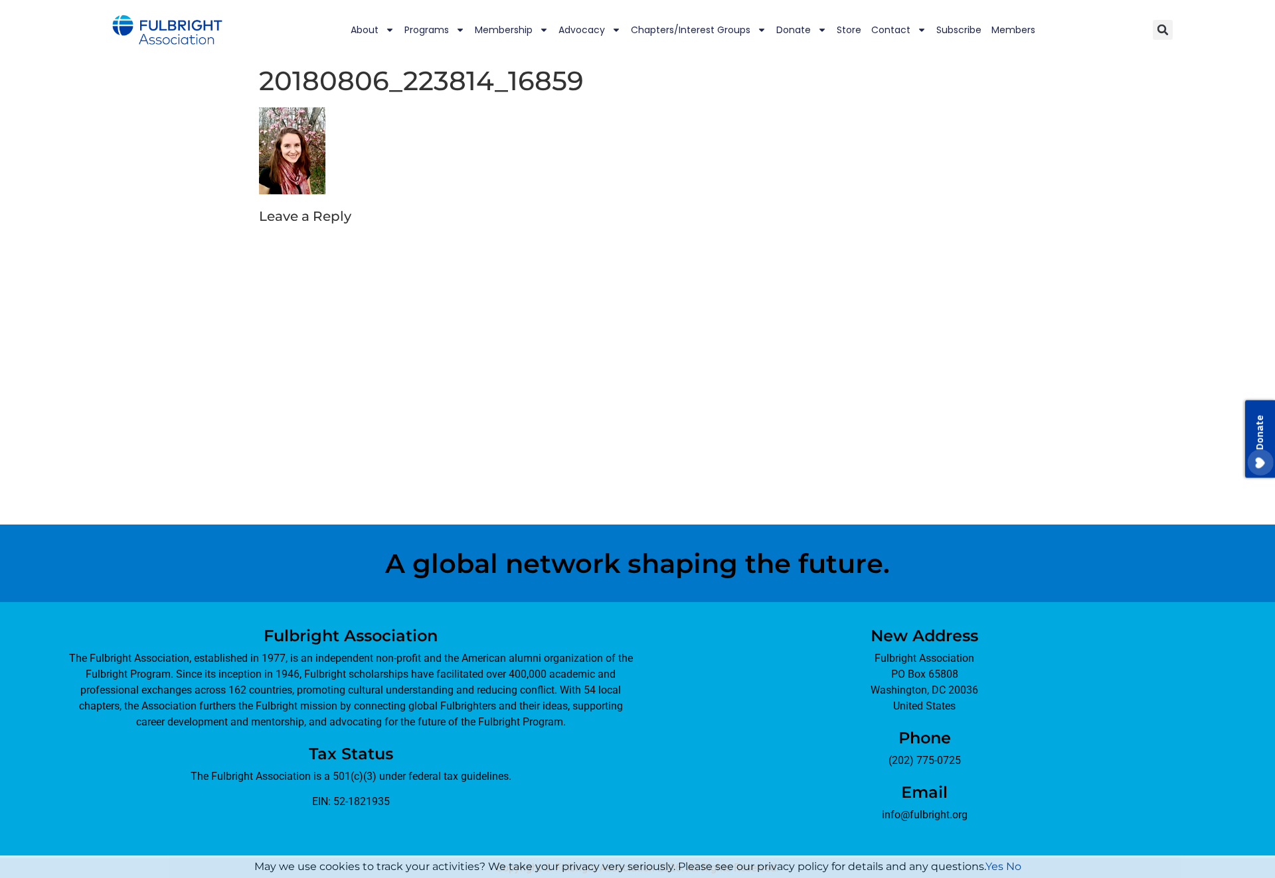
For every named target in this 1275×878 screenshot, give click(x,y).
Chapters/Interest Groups (690, 29)
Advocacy (581, 29)
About (365, 29)
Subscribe (958, 29)
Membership (504, 29)
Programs (426, 29)
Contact (890, 29)
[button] (1163, 30)
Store (849, 29)
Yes (994, 866)
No (1013, 866)
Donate (793, 29)
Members (1013, 29)
